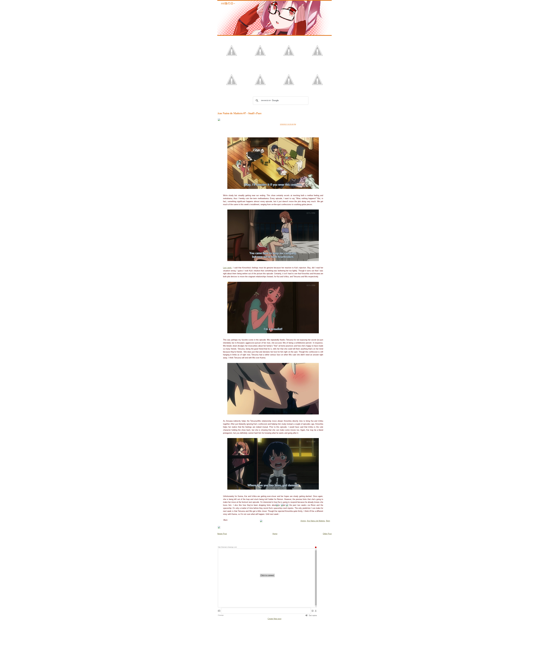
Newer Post (222, 534)
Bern (328, 521)
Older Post (327, 534)
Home (274, 534)
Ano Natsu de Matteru (316, 521)
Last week (227, 268)
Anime (303, 521)
